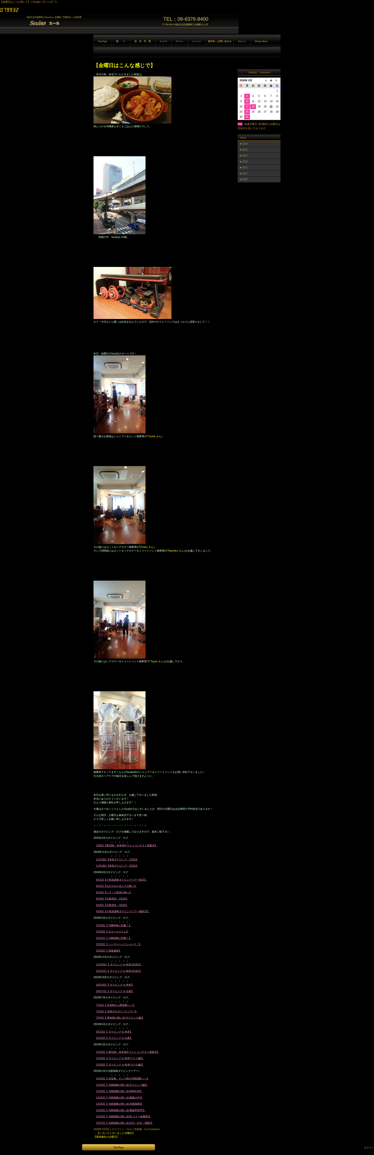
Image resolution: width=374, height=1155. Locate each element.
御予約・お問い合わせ (219, 41)
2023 (245, 161)
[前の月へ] (265, 80)
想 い (121, 41)
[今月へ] (271, 80)
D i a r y (242, 41)
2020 (245, 179)
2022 (245, 167)
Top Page (102, 41)
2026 (245, 143)
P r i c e (179, 41)
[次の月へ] (277, 80)
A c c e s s (197, 41)
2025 (245, 149)
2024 (245, 155)
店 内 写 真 (142, 41)
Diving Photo (261, 41)
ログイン (369, 1147)
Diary (129, 1129)
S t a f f (163, 41)
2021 (245, 173)
